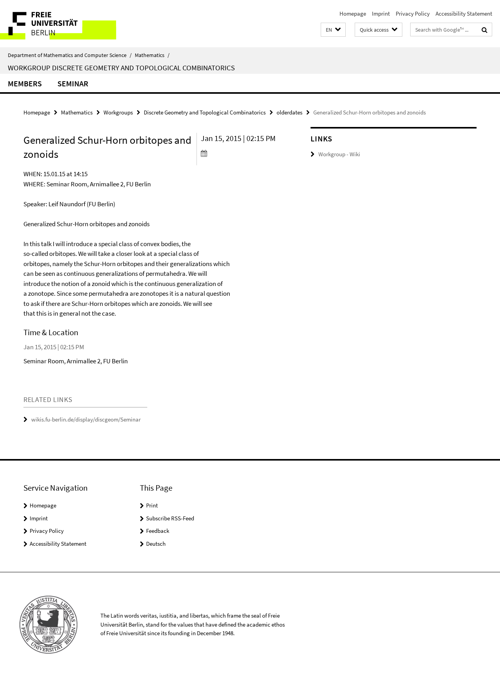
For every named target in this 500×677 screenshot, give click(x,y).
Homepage (352, 13)
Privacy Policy (413, 13)
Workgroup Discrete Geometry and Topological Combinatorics (121, 67)
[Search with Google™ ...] (484, 29)
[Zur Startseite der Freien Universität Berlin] (65, 23)
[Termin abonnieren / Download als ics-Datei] (242, 153)
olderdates (289, 112)
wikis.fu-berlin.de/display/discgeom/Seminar (86, 419)
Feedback (157, 530)
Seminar (72, 83)
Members (25, 83)
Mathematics (152, 55)
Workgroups (118, 112)
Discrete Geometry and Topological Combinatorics (205, 112)
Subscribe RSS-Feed (170, 518)
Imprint (381, 13)
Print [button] (152, 505)
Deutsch (156, 543)
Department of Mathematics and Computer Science (70, 55)
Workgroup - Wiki (339, 154)
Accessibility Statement (464, 13)
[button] (333, 30)
